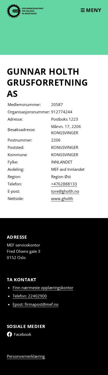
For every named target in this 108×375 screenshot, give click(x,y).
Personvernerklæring (26, 356)
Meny (93, 10)
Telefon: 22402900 (30, 295)
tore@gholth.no (65, 191)
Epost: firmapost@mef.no (35, 304)
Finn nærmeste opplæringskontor (43, 287)
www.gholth (62, 198)
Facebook (22, 334)
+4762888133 (64, 183)
